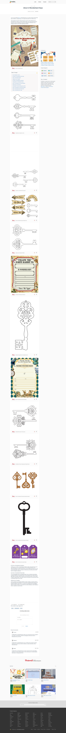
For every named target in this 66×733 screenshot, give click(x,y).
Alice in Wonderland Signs (17, 77)
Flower (42, 717)
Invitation (26, 719)
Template (44, 1)
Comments (36, 11)
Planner (34, 722)
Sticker (49, 723)
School (26, 723)
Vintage (49, 725)
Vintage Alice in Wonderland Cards (18, 81)
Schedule (19, 723)
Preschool (50, 722)
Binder (42, 714)
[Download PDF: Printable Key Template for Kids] (34, 133)
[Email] (22, 611)
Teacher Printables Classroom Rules (47, 62)
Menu (49, 720)
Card (33, 713)
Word (34, 715)
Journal (34, 719)
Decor (49, 716)
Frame (49, 717)
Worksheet (27, 713)
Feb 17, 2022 (36, 648)
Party (18, 722)
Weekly (26, 726)
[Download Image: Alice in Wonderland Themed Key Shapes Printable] (36, 496)
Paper (11, 722)
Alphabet (49, 713)
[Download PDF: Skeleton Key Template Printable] (34, 252)
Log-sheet (50, 726)
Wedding (19, 726)
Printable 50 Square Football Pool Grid (47, 65)
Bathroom (34, 714)
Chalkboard (50, 715)
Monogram (12, 721)
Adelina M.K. (15, 604)
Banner (26, 714)
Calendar (11, 713)
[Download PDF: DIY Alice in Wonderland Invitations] (34, 294)
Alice (12, 608)
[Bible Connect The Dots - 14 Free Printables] (48, 684)
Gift (10, 719)
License (38, 729)
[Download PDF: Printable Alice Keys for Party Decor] (34, 431)
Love (34, 720)
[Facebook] (20, 611)
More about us (43, 86)
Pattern (19, 713)
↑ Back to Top (53, 729)
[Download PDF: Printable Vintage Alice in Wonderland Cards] (34, 355)
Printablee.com (14, 729)
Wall (10, 726)
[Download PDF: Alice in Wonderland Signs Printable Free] (34, 220)
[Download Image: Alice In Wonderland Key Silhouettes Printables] (36, 540)
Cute (41, 716)
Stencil (42, 723)
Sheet (34, 723)
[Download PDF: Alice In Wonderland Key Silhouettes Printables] (34, 540)
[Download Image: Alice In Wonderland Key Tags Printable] (36, 562)
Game (42, 713)
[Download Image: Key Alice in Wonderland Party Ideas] (36, 190)
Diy (18, 717)
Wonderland (17, 608)
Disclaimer (48, 729)
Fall (33, 717)
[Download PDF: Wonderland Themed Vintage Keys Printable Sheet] (34, 464)
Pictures (26, 722)
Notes (19, 721)
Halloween (19, 719)
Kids (41, 719)
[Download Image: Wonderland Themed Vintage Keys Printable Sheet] (36, 464)
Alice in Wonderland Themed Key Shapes (19, 87)
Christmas (11, 716)
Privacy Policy (43, 729)
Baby (18, 714)
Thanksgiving (35, 725)
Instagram (47, 87)
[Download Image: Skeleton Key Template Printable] (36, 252)
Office (34, 721)
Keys (21, 608)
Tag (18, 725)
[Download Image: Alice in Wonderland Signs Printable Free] (36, 220)
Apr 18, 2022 (36, 640)
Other (41, 721)
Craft (34, 716)
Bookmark (19, 715)
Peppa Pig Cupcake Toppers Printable (47, 63)
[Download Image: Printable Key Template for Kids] (36, 133)
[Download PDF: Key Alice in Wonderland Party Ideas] (34, 190)
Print (10, 723)
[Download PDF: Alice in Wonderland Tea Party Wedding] (34, 399)
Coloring (26, 716)
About (32, 729)
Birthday (49, 714)
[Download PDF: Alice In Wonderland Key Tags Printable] (34, 562)
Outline (49, 721)
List (18, 720)
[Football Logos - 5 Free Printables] (33, 668)
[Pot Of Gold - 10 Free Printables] (17, 684)
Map (41, 726)
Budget (42, 715)
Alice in (19, 17)
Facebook (42, 87)
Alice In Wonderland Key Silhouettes (18, 88)
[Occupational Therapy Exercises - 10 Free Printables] (17, 668)
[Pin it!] (13, 68)
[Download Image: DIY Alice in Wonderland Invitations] (36, 294)
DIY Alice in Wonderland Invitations (18, 80)
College (19, 716)
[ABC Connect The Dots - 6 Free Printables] (33, 684)
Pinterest (51, 86)
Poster (42, 722)
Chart (34, 726)
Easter (26, 717)
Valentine (42, 725)
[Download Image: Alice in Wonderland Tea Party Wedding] (36, 399)
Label (49, 719)
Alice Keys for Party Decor (17, 84)
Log (26, 720)
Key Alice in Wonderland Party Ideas (18, 76)
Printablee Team (22, 604)
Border (26, 715)
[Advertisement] (24, 143)
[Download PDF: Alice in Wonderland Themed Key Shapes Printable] (34, 496)
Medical (42, 720)
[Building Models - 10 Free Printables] (48, 668)
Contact (35, 729)
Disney (11, 717)
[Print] (24, 611)
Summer (11, 725)
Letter (35, 1)
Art (10, 714)
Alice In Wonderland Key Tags (17, 90)
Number (39, 1)
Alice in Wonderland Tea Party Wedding (19, 83)
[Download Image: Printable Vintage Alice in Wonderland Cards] (36, 355)
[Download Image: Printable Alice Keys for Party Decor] (36, 431)
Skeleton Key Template (16, 79)
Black (11, 715)
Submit (27, 626)
